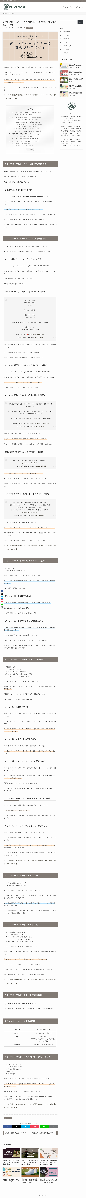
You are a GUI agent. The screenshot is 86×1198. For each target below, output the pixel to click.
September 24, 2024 (40, 466)
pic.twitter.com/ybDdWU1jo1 (30, 512)
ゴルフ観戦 (65, 53)
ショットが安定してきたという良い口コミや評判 (27, 122)
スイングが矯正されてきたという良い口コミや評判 (28, 124)
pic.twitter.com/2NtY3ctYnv (30, 463)
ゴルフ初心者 (65, 39)
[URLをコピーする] (53, 1126)
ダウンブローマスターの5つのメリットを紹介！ (26, 141)
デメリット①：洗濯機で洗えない (23, 136)
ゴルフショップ (66, 35)
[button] (7, 1126)
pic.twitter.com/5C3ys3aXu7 (40, 423)
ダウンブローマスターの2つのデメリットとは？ (26, 134)
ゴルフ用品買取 (66, 49)
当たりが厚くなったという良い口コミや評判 (26, 119)
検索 (80, 22)
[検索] (82, 1)
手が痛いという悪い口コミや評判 (23, 114)
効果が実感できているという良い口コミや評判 (27, 128)
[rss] (80, 1)
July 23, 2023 (40, 426)
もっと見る (30, 149)
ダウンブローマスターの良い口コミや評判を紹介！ (27, 117)
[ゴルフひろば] (14, 7)
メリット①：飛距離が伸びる (22, 143)
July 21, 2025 (39, 337)
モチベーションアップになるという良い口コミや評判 (29, 131)
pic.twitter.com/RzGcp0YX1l (36, 334)
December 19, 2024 (40, 515)
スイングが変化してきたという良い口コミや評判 (27, 126)
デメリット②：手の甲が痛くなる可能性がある (27, 138)
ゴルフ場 (64, 42)
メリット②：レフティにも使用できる (25, 145)
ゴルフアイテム (29, 27)
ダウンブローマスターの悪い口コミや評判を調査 (26, 112)
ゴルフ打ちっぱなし (67, 46)
